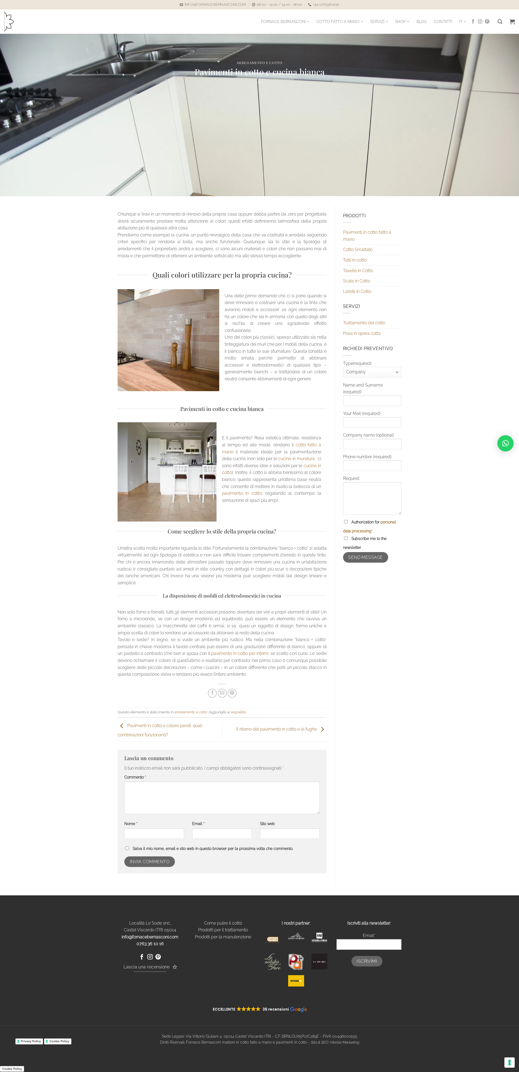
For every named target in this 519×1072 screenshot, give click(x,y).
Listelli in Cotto (357, 291)
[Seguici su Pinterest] (487, 21)
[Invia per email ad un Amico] (222, 693)
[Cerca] (500, 21)
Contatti (443, 21)
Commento (135, 777)
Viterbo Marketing (344, 1042)
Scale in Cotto (356, 280)
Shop (400, 21)
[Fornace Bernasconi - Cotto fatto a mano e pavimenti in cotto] (18, 21)
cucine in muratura (296, 458)
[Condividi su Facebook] (212, 693)
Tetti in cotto (355, 260)
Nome (130, 823)
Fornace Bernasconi (283, 21)
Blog (422, 21)
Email (198, 823)
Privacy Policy (31, 1041)
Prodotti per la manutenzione (223, 936)
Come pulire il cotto (223, 923)
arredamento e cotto (259, 62)
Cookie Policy (59, 1041)
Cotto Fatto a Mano (338, 21)
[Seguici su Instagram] (480, 21)
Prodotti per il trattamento (223, 929)
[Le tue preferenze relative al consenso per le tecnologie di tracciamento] (509, 1062)
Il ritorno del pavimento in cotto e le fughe (277, 729)
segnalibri (238, 712)
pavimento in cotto (242, 493)
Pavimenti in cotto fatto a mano (367, 236)
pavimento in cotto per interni (239, 653)
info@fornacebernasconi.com (150, 936)
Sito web (267, 823)
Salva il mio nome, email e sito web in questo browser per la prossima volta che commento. (213, 848)
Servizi (377, 21)
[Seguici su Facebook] (473, 21)
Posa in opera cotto (362, 333)
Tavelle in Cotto (358, 270)
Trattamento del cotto (364, 322)
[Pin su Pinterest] (232, 693)
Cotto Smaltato (357, 249)
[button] (512, 22)
